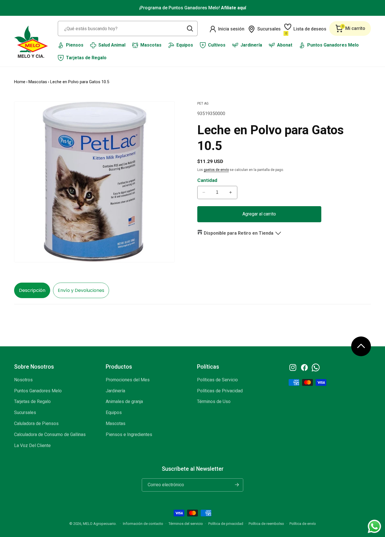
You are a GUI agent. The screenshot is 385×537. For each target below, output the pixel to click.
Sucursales (25, 412)
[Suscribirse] (237, 484)
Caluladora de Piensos (36, 423)
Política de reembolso (266, 523)
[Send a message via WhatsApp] (374, 526)
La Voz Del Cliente (32, 445)
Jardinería (115, 390)
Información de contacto (143, 523)
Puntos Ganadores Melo (38, 390)
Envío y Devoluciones (81, 290)
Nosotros (23, 379)
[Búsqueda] (190, 28)
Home (19, 81)
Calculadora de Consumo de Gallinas (50, 434)
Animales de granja (124, 401)
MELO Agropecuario (99, 523)
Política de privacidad (225, 523)
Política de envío (302, 523)
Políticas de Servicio (217, 379)
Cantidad (207, 180)
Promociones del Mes (128, 379)
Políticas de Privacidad (220, 390)
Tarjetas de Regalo (32, 401)
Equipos (114, 412)
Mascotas (37, 81)
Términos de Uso (214, 401)
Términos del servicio (186, 523)
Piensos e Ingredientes (129, 434)
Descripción (32, 290)
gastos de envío (216, 170)
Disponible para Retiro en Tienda (238, 233)
